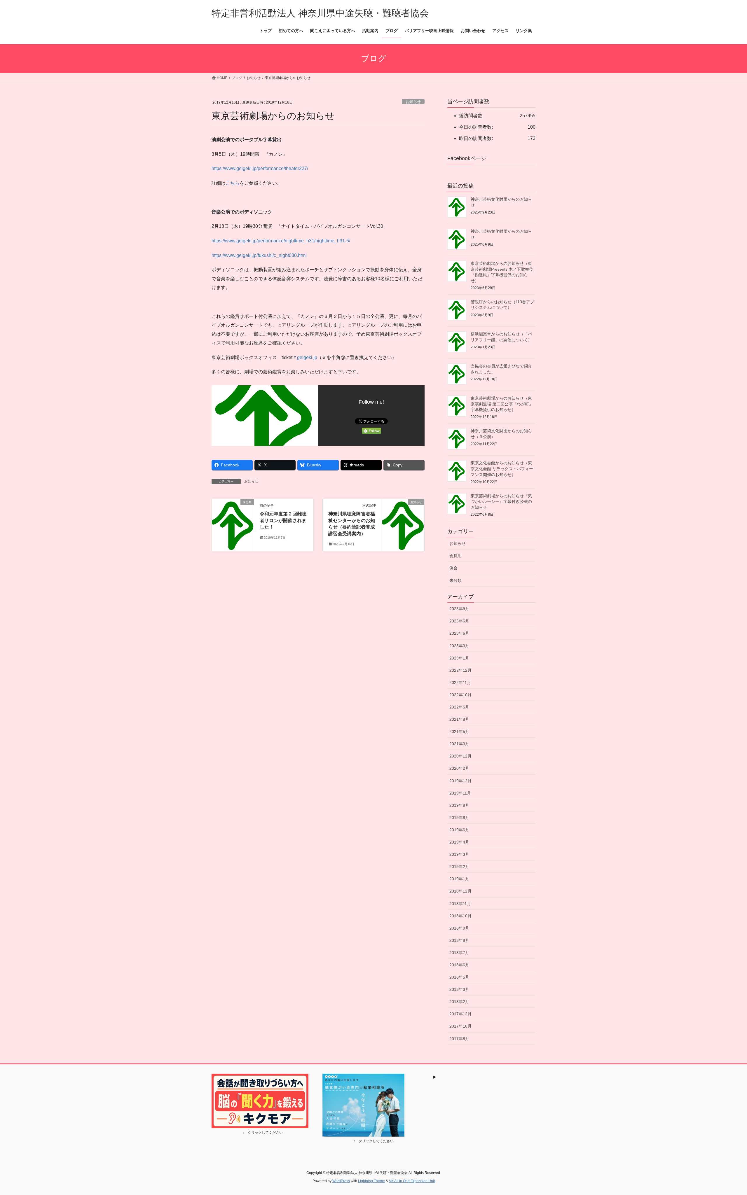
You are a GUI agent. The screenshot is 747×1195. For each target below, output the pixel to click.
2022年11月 (460, 682)
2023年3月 (459, 645)
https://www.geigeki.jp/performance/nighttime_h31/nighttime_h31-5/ (281, 240)
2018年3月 (459, 989)
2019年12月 (460, 780)
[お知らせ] (403, 520)
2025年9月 (459, 608)
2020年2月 (459, 768)
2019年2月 (459, 866)
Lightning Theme (371, 1181)
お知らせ (413, 101)
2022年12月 (460, 670)
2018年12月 (460, 891)
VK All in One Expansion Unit (412, 1181)
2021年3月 (459, 743)
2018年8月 (459, 940)
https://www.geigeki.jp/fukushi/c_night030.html (259, 255)
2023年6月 (459, 633)
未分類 (455, 580)
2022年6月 (459, 707)
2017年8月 (459, 1038)
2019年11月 (460, 793)
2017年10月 (460, 1026)
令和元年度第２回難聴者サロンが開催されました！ (283, 520)
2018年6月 (459, 965)
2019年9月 (459, 805)
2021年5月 (459, 731)
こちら (233, 183)
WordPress (341, 1181)
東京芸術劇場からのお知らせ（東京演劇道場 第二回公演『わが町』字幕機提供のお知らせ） (502, 404)
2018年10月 (460, 916)
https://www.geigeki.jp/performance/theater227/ (260, 168)
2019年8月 (459, 817)
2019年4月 (459, 842)
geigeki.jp (307, 357)
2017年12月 (460, 1014)
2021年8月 (459, 719)
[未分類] (233, 520)
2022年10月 (460, 694)
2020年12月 (460, 756)
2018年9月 (459, 928)
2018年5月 (459, 977)
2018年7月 (459, 952)
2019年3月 (459, 854)
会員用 (455, 555)
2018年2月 (459, 1001)
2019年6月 (459, 829)
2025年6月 (459, 621)
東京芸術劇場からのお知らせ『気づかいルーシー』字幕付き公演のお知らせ (501, 502)
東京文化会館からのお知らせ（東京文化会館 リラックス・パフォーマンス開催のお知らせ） (502, 469)
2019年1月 (459, 878)
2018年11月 (460, 903)
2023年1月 (459, 658)
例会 (453, 568)
